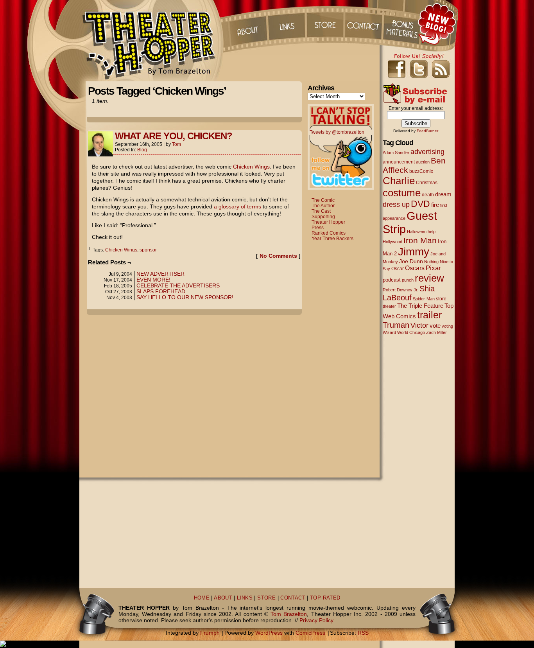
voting (447, 326)
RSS (363, 633)
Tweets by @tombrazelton (337, 132)
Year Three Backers (332, 238)
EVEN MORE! (153, 279)
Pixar (433, 268)
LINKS (245, 598)
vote (435, 326)
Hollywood (392, 241)
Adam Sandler (396, 152)
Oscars (415, 267)
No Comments (278, 256)
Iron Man (420, 240)
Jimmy (413, 251)
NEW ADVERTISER (160, 274)
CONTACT (292, 598)
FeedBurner (427, 131)
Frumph (210, 633)
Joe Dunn (411, 261)
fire (435, 204)
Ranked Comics (329, 233)
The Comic (323, 200)
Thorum (403, 23)
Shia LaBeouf (409, 293)
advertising (427, 151)
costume (402, 193)
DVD (420, 204)
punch (408, 280)
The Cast (321, 211)
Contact (364, 23)
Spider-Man (424, 298)
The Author (323, 205)
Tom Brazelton (289, 614)
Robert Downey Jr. (400, 289)
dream (443, 194)
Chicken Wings (251, 166)
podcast (392, 280)
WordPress (269, 633)
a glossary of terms (237, 206)
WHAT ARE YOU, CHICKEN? (173, 136)
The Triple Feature (420, 305)
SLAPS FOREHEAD (160, 291)
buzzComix (421, 171)
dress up (396, 204)
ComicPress (310, 633)
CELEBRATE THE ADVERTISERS (178, 285)
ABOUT (223, 598)
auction (423, 162)
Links (286, 23)
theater (389, 306)
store (441, 299)
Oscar (397, 268)
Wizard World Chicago (404, 332)
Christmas (426, 182)
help (431, 231)
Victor (419, 325)
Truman (396, 325)
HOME (202, 598)
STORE (266, 598)
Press (318, 227)
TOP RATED (325, 598)
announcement (399, 161)
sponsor (148, 250)
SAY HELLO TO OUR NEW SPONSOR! (184, 297)
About (247, 23)
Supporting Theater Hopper (328, 219)
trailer (429, 314)
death (428, 194)
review (429, 278)
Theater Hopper (153, 40)
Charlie (399, 181)
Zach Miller (436, 332)
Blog (142, 150)
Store (325, 23)
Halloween (416, 231)
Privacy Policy (316, 620)
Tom (176, 144)
